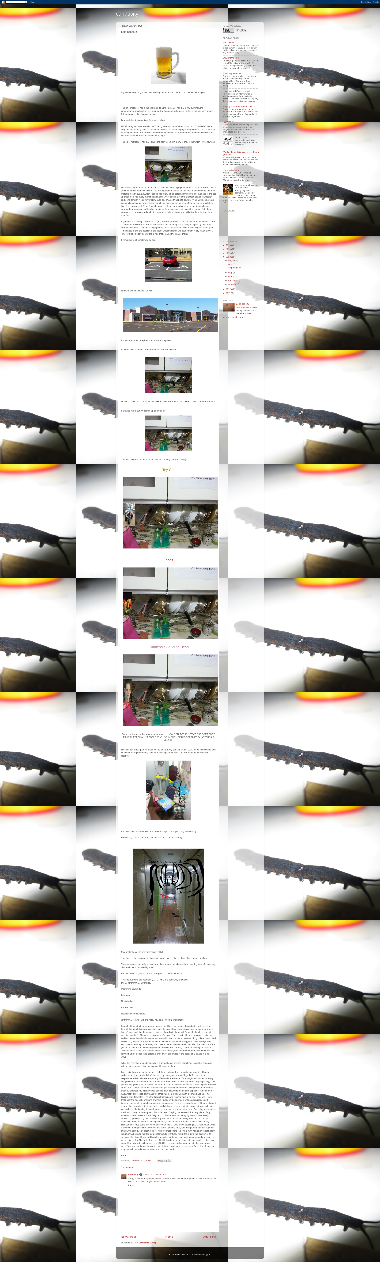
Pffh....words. (229, 43)
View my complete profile (234, 317)
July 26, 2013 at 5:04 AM (154, 1175)
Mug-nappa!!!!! (235, 268)
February (233, 280)
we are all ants (241, 137)
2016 (228, 245)
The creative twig (231, 170)
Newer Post (128, 1236)
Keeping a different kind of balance (239, 106)
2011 (228, 293)
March (231, 276)
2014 (228, 253)
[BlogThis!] (161, 1160)
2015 (228, 249)
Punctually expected (232, 73)
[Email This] (158, 1160)
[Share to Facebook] (167, 1160)
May (230, 272)
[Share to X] (164, 1160)
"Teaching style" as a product (236, 91)
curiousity (127, 14)
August (231, 260)
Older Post (209, 1236)
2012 (228, 289)
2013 (228, 257)
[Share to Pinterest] (169, 1160)
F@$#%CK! (228, 122)
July (230, 264)
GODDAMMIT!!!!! (231, 58)
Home (169, 1236)
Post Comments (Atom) (145, 1243)
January (232, 284)
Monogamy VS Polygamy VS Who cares (246, 186)
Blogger (206, 1254)
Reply (131, 1185)
